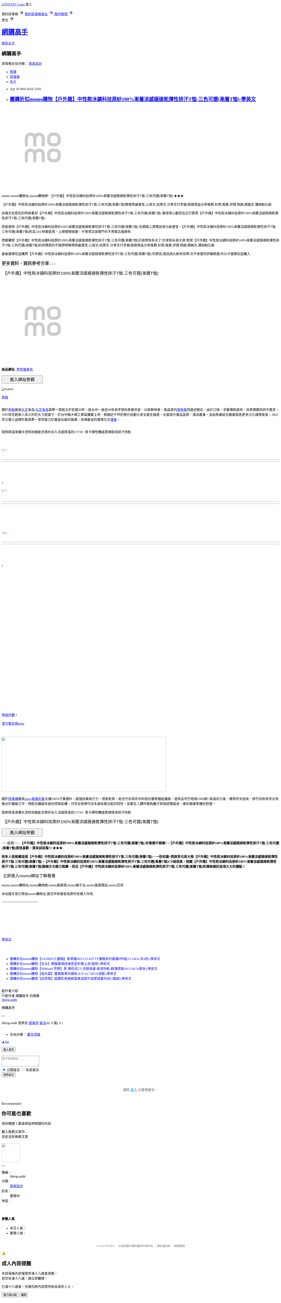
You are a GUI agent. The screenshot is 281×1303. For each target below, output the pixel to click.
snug (21, 723)
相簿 (13, 72)
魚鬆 (5, 397)
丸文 (24, 410)
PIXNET (109, 1245)
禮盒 (113, 419)
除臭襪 (13, 799)
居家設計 (35, 63)
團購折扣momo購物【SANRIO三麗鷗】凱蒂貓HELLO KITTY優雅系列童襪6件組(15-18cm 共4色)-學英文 (85, 959)
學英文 (7, 939)
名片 (13, 81)
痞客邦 (34, 1023)
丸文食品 (42, 410)
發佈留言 (8, 1074)
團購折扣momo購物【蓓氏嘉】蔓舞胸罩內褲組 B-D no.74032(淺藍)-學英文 (63, 973)
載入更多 (8, 1049)
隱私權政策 (163, 1245)
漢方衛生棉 (10, 723)
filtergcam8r (9, 1000)
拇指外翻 (8, 715)
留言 (42, 1023)
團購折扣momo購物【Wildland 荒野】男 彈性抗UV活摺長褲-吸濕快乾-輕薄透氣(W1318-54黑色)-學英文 (84, 968)
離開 (23, 1294)
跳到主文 (8, 43)
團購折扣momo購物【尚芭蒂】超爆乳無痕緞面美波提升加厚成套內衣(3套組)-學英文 (70, 978)
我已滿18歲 (10, 1294)
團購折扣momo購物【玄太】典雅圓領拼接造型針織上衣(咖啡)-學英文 (60, 964)
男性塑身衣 (24, 369)
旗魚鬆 (182, 410)
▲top (5, 1041)
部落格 (15, 77)
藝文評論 (33, 1034)
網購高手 (15, 32)
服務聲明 (179, 1245)
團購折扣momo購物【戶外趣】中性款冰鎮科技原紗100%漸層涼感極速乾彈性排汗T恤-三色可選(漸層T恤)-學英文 (133, 99)
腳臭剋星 (38, 799)
